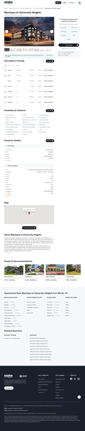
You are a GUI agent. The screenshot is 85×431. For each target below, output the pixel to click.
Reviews (58, 387)
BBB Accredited (59, 398)
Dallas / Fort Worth (14, 8)
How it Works (41, 379)
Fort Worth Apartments (26, 8)
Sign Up (58, 2)
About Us (58, 382)
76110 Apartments (38, 8)
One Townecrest (8, 276)
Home (5, 8)
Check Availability (48, 70)
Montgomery (28, 276)
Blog (39, 387)
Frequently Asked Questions (45, 382)
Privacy (57, 392)
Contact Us (41, 392)
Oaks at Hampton (50, 276)
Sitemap (58, 395)
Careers (57, 384)
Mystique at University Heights (22, 12)
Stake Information (49, 413)
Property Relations (43, 390)
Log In (64, 2)
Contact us (9, 388)
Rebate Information (43, 384)
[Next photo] (51, 31)
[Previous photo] (6, 31)
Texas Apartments (60, 379)
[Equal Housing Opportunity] (23, 376)
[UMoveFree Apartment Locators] (8, 376)
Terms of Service (60, 390)
